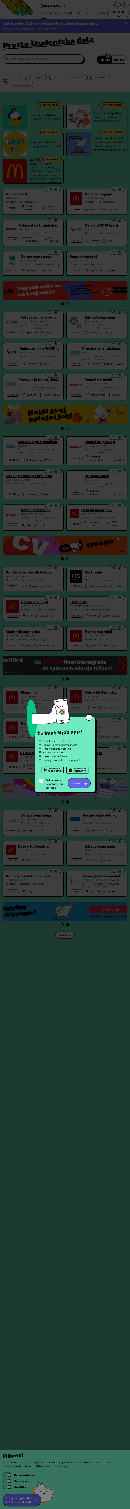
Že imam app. (54, 780)
